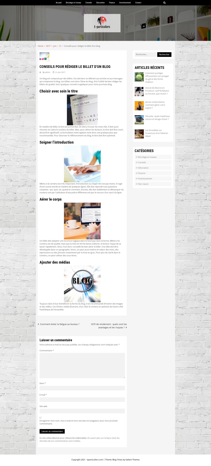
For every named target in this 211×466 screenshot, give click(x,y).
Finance (112, 2)
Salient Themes (133, 459)
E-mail (43, 394)
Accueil (58, 2)
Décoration (100, 2)
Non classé (143, 184)
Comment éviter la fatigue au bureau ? (59, 324)
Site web (43, 406)
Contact (138, 2)
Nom (43, 383)
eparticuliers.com (95, 459)
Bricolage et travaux (73, 2)
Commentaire (47, 350)
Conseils (88, 2)
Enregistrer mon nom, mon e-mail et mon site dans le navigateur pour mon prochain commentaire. (79, 422)
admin (47, 72)
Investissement (125, 2)
